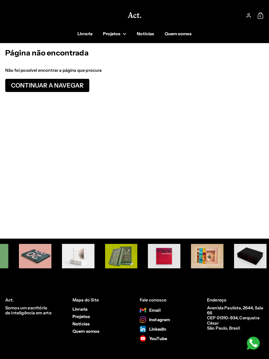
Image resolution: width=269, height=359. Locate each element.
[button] (262, 15)
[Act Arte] (134, 15)
